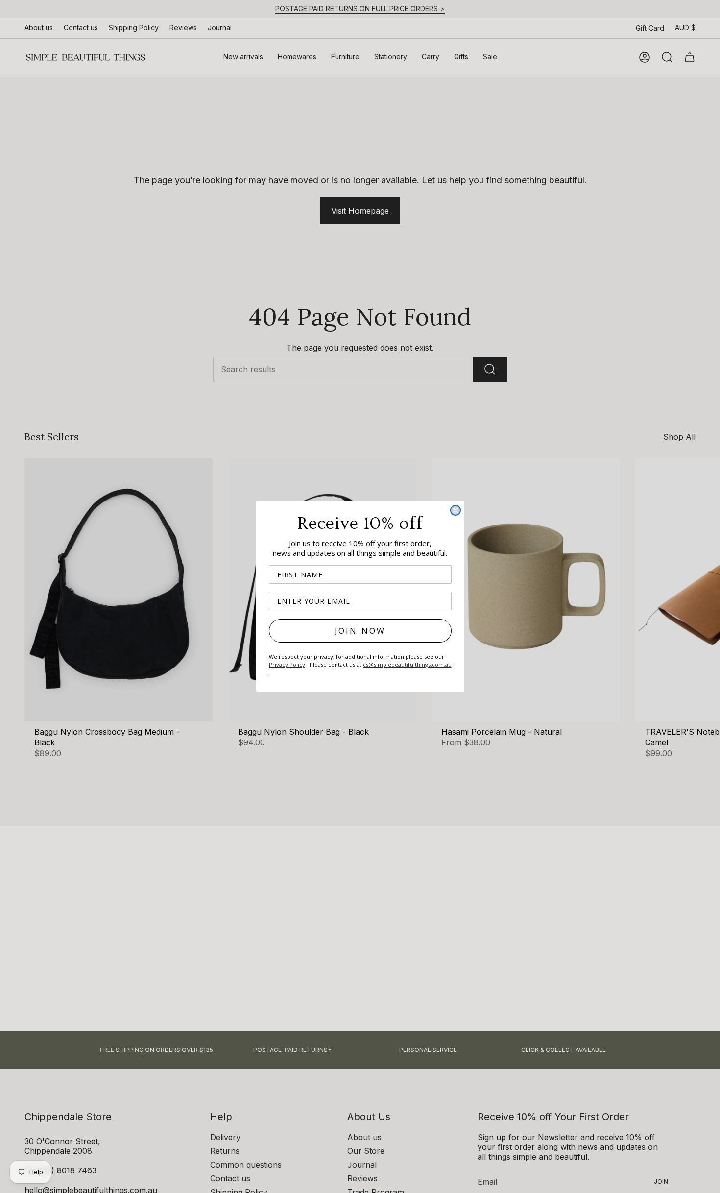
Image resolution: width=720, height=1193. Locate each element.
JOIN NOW (360, 630)
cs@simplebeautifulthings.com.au (407, 664)
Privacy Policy (287, 664)
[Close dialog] (455, 510)
